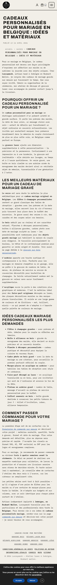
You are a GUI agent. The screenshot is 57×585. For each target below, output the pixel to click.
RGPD (40, 552)
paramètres (36, 575)
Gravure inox (36, 544)
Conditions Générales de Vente (18, 549)
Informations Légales (16, 552)
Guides (20, 49)
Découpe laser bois (36, 536)
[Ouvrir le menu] (51, 5)
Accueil (9, 49)
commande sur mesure (12, 517)
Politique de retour (44, 549)
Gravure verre (21, 544)
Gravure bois (18, 536)
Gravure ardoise (30, 540)
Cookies (32, 552)
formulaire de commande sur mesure (19, 429)
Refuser (32, 580)
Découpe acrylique (11, 540)
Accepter (19, 580)
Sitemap (47, 552)
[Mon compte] (37, 5)
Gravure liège (47, 540)
